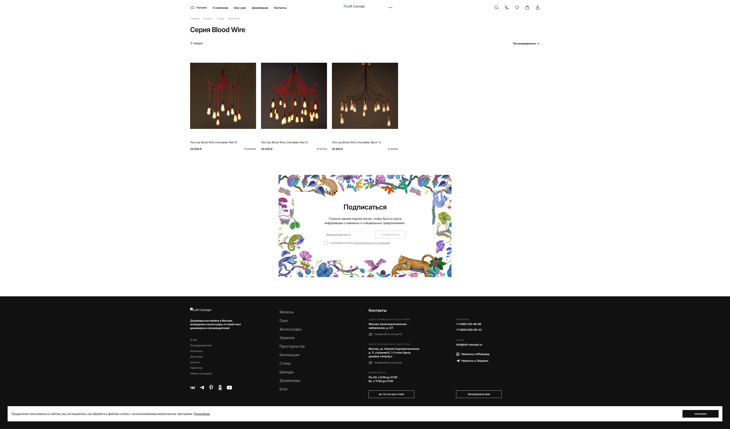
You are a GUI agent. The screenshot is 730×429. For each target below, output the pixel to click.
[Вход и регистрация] (537, 7)
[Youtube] (229, 387)
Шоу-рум (240, 7)
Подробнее (202, 414)
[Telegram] (202, 387)
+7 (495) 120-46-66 (468, 324)
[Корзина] (527, 7)
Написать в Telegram (474, 360)
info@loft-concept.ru (469, 344)
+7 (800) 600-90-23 (469, 329)
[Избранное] (517, 7)
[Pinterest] (211, 387)
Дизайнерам (260, 7)
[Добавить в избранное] (252, 59)
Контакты (280, 7)
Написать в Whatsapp (475, 354)
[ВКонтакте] (192, 387)
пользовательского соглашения (372, 242)
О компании (220, 7)
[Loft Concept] (365, 7)
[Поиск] (496, 7)
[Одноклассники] (220, 387)
